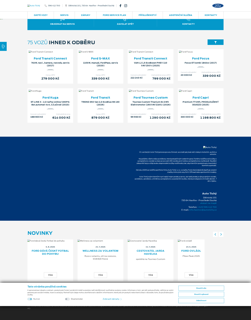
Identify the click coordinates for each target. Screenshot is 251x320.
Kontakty (211, 15)
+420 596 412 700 (207, 207)
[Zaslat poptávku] (55, 48)
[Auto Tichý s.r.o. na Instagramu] (126, 5)
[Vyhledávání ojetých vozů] (216, 42)
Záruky (85, 15)
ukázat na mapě (208, 203)
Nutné (36, 299)
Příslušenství (147, 15)
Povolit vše (201, 288)
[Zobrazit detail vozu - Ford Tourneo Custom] (145, 87)
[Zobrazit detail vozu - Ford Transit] (95, 87)
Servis (64, 15)
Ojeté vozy (41, 15)
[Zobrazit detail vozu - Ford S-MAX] (95, 48)
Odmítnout (201, 300)
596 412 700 (54, 5)
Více (50, 274)
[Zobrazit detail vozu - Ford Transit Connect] (45, 48)
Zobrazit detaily (111, 298)
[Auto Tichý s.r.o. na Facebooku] (121, 5)
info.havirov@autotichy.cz (203, 209)
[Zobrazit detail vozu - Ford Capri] (196, 87)
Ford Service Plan (114, 15)
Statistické (77, 299)
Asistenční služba (180, 15)
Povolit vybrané (201, 294)
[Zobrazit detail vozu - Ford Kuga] (45, 87)
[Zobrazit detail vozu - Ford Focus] (196, 48)
